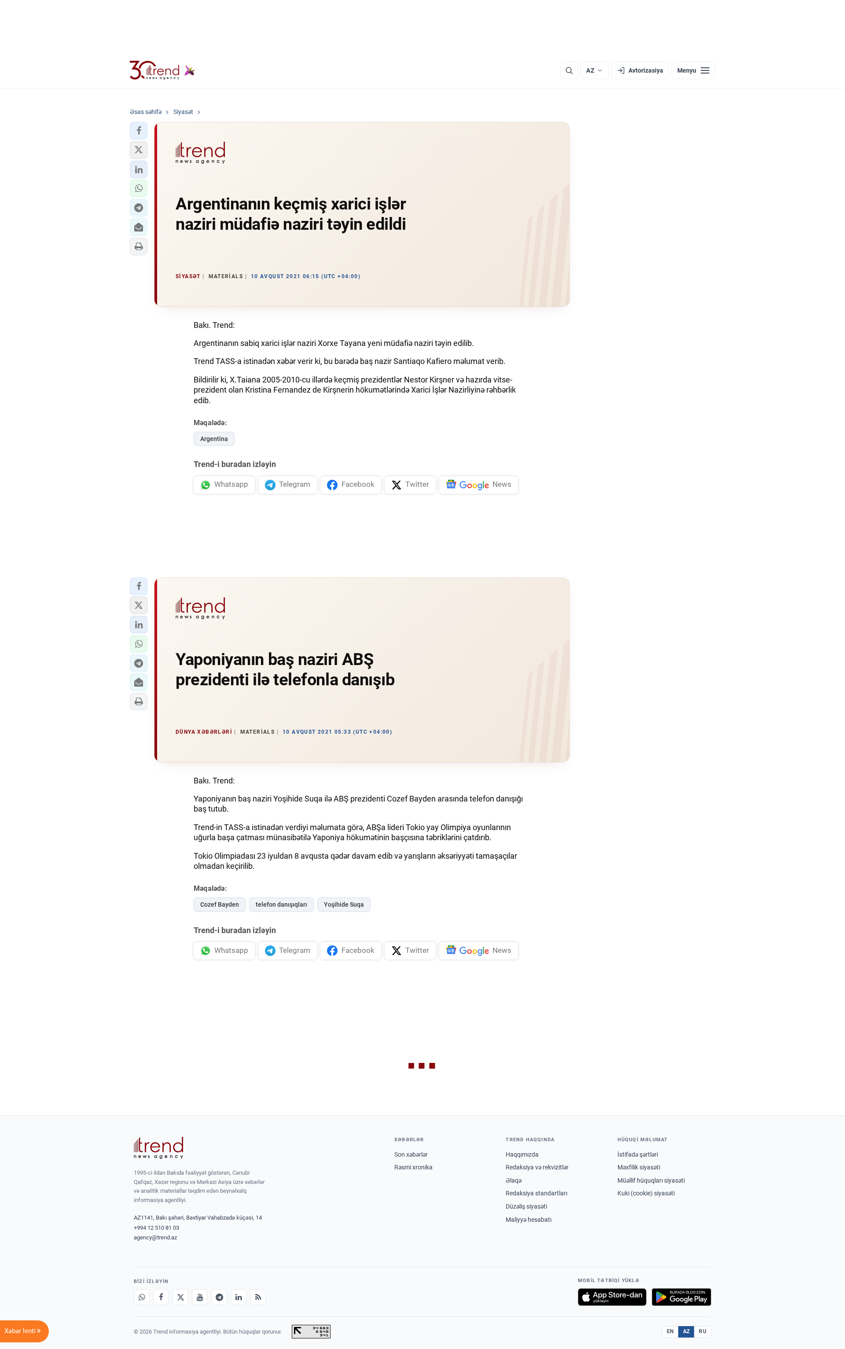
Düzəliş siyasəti (526, 1206)
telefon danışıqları (281, 904)
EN (670, 1331)
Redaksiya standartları (536, 1193)
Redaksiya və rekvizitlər (537, 1167)
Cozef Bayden (219, 904)
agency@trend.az (155, 1237)
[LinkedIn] (238, 1297)
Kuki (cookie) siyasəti (646, 1193)
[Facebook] (161, 1297)
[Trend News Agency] (158, 1148)
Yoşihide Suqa (344, 904)
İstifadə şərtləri (637, 1154)
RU (702, 1331)
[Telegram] (219, 1297)
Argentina (214, 438)
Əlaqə (514, 1180)
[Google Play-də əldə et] (681, 1297)
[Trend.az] (162, 70)
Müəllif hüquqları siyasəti (651, 1180)
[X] (180, 1297)
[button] (138, 130)
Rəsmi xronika (413, 1167)
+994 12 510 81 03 (156, 1227)
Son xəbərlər (411, 1154)
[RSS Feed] (258, 1297)
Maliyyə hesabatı (528, 1219)
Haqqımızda (522, 1154)
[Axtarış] (569, 70)
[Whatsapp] (142, 1297)
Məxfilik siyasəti (638, 1167)
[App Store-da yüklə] (612, 1297)
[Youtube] (200, 1297)
